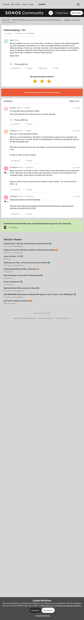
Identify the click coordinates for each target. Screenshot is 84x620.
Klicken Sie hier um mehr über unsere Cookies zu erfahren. (61, 605)
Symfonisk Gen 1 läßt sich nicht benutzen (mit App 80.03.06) (26, 243)
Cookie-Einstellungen (46, 318)
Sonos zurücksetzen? (12, 282)
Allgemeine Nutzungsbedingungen (25, 318)
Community (6, 20)
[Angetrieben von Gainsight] (42, 313)
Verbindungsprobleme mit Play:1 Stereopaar (20, 269)
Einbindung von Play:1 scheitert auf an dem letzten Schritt (25, 262)
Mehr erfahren (16, 4)
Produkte (6, 4)
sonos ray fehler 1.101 (12, 256)
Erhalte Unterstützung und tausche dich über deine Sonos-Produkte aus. (37, 20)
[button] (2, 13)
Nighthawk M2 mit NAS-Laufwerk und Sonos (20, 288)
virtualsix (13, 108)
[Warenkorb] (78, 4)
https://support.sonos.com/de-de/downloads (25, 199)
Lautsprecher (8, 272)
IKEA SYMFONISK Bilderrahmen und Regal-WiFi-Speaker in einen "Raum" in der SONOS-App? (39, 294)
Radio (31, 4)
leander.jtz (13, 131)
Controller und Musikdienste (13, 246)
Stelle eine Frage (10, 303)
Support (25, 4)
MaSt (12, 40)
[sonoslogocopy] (42, 4)
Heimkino (7, 259)
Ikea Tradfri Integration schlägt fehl (17, 301)
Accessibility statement (63, 318)
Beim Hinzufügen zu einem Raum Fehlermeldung (22, 275)
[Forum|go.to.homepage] (24, 13)
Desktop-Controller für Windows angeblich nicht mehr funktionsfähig (30, 250)
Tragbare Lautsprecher (72, 20)
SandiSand (14, 167)
